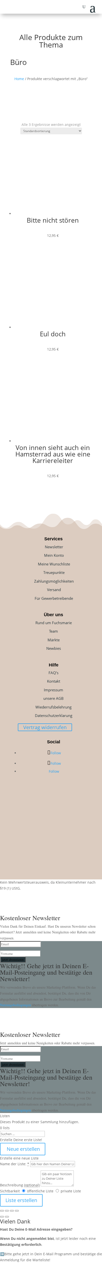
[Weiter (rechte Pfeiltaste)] (7, 1216)
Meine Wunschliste (54, 563)
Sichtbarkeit (10, 1191)
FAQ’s (53, 672)
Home (19, 78)
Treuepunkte (54, 572)
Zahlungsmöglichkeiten (54, 581)
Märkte (54, 639)
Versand (54, 589)
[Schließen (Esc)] (17, 1211)
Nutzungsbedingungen (16, 1005)
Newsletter (54, 546)
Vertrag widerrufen (45, 727)
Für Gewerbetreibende (54, 598)
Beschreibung (20, 1185)
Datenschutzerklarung (53, 715)
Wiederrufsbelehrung (53, 707)
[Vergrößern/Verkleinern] (2, 1211)
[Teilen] (12, 1211)
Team (53, 631)
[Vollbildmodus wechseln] (7, 1211)
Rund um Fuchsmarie (53, 622)
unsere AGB (53, 698)
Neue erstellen (22, 1149)
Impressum (53, 689)
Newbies (53, 648)
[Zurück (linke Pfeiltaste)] (2, 1216)
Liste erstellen (21, 1200)
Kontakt (53, 681)
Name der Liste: (14, 1164)
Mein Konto (54, 555)
